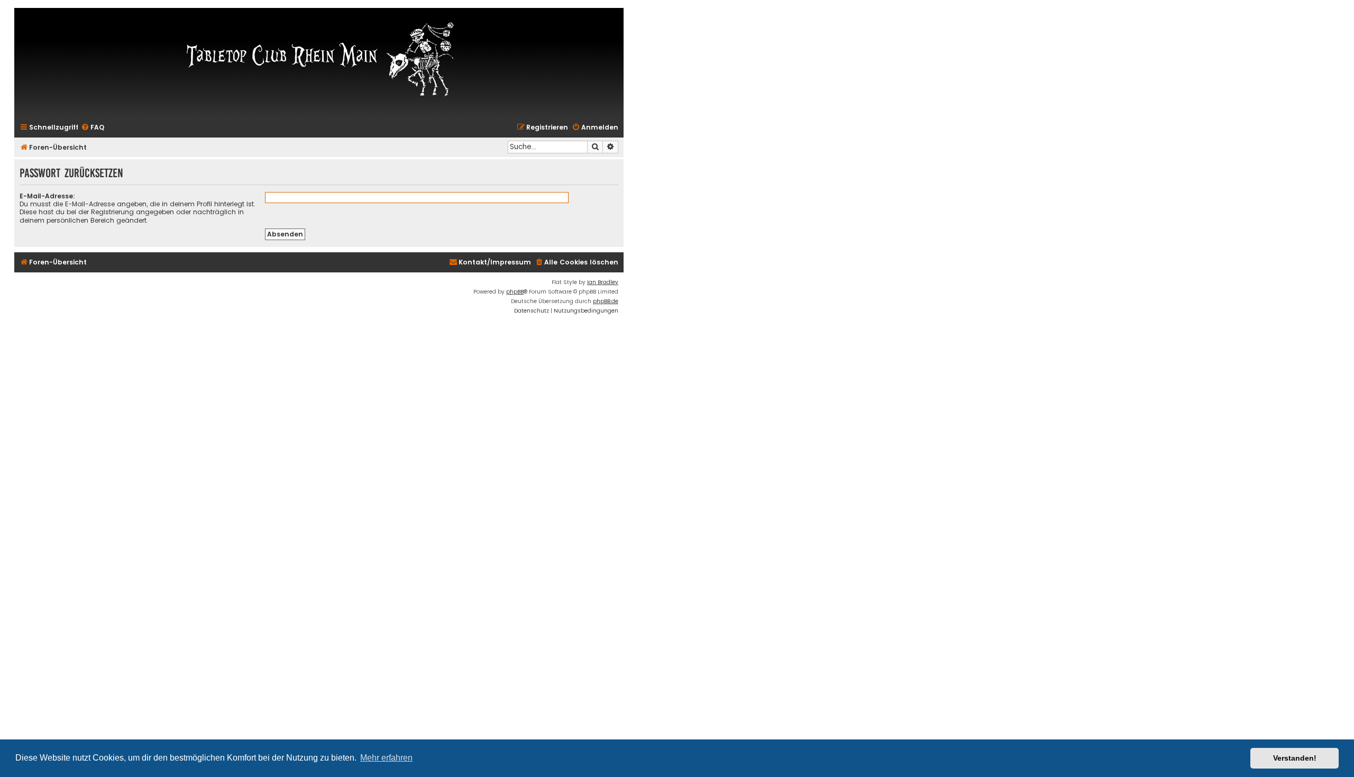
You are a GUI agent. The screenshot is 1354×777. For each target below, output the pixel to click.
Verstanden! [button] (1294, 758)
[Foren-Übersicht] (319, 58)
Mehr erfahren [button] (386, 757)
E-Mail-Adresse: (47, 195)
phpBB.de (605, 301)
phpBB (515, 292)
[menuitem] (92, 128)
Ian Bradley (602, 282)
